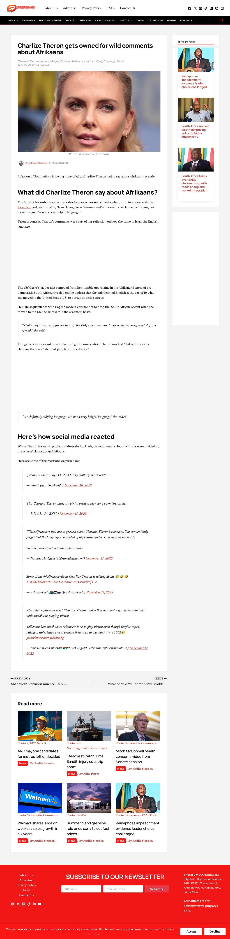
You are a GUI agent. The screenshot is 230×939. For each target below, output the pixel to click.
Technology (155, 20)
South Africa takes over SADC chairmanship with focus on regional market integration (194, 183)
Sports (70, 20)
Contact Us (127, 8)
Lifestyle (124, 20)
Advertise (69, 8)
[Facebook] (189, 8)
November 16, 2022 (78, 485)
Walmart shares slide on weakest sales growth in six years (38, 828)
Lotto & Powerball (50, 20)
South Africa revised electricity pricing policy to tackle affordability (195, 131)
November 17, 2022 (73, 513)
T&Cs (111, 8)
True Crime (85, 20)
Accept (191, 931)
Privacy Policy (91, 8)
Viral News (28, 20)
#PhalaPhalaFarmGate (42, 582)
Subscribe (157, 889)
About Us (51, 8)
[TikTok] (206, 8)
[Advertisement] (89, 258)
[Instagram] (200, 8)
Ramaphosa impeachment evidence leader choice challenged (137, 828)
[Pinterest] (216, 8)
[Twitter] (195, 8)
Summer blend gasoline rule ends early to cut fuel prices (88, 828)
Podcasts (186, 20)
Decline (215, 931)
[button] (16, 20)
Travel (140, 20)
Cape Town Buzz (104, 20)
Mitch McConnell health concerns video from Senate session (135, 756)
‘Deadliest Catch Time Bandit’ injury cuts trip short (85, 761)
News (11, 20)
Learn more (90, 933)
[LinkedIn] (211, 8)
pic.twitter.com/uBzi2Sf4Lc (78, 582)
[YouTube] (222, 8)
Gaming (171, 20)
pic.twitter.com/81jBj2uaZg (45, 638)
